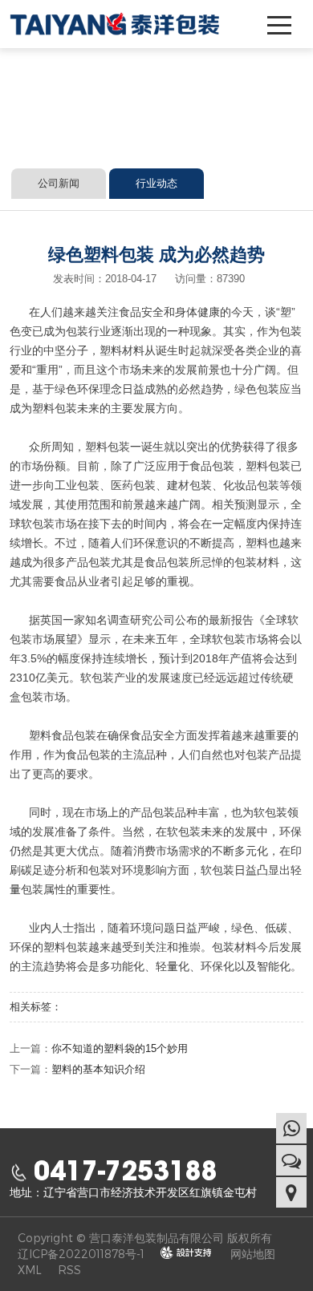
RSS (69, 1270)
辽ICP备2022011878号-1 (81, 1254)
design (186, 1253)
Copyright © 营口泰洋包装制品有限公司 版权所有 (145, 1237)
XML (30, 1270)
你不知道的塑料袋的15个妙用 (119, 1048)
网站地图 (252, 1254)
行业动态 (156, 183)
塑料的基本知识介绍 (98, 1069)
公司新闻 (58, 183)
